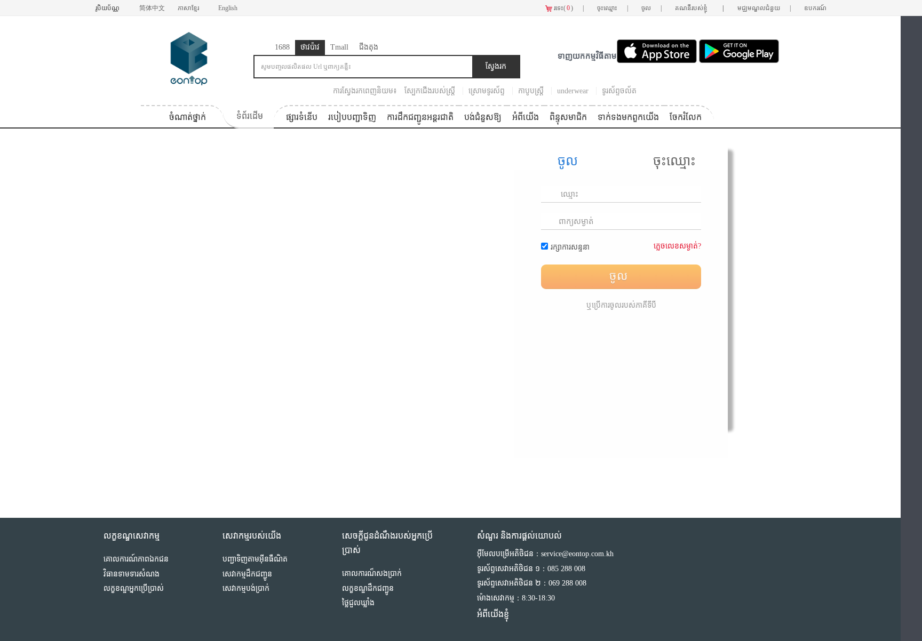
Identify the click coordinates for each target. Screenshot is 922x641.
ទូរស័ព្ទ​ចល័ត (619, 91)
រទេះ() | (568, 8)
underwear (573, 91)
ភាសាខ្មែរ (189, 8)
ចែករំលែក (686, 117)
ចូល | (651, 8)
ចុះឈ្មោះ (674, 161)
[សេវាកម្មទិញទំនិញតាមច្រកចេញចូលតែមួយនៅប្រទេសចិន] (189, 58)
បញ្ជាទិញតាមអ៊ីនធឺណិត (255, 559)
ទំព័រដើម (249, 116)
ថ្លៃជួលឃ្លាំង (358, 603)
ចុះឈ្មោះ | (612, 8)
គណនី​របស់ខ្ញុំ (699, 8)
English (227, 8)
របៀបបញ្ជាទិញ (352, 117)
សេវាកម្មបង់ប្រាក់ (245, 588)
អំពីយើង (525, 117)
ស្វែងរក (496, 66)
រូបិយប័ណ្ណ (108, 8)
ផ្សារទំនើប (301, 117)
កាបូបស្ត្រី (531, 91)
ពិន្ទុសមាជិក (568, 117)
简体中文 (152, 8)
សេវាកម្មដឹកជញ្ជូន (247, 574)
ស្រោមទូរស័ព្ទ (486, 91)
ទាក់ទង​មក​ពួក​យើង (628, 117)
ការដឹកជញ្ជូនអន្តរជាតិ (420, 117)
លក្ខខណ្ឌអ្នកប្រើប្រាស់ (134, 588)
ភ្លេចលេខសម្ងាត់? (677, 246)
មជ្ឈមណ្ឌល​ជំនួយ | (764, 8)
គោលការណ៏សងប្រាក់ (372, 574)
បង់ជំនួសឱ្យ (483, 117)
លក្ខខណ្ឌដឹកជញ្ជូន (368, 588)
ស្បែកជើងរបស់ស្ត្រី (429, 91)
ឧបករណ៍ (815, 8)
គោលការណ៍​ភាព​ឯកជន (136, 559)
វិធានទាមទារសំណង (132, 574)
